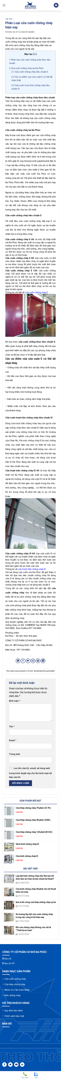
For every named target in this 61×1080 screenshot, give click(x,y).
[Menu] (4, 5)
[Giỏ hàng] (56, 5)
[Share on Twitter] (28, 660)
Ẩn (35, 54)
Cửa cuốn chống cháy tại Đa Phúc (26, 68)
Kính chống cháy (12, 995)
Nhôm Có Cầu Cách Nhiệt (16, 990)
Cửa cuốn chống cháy (15, 979)
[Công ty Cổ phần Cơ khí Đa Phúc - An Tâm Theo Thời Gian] (30, 5)
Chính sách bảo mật (14, 1016)
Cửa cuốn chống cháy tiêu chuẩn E (29, 72)
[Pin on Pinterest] (38, 660)
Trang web (14, 754)
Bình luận (14, 701)
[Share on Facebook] (23, 660)
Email (12, 740)
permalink (50, 671)
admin (31, 32)
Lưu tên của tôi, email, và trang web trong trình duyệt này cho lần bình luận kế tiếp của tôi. (30, 772)
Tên (12, 726)
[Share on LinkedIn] (43, 660)
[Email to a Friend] (33, 660)
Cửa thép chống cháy (14, 984)
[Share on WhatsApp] (18, 660)
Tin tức (8, 19)
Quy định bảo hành (13, 1010)
